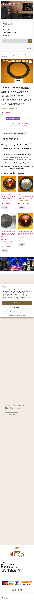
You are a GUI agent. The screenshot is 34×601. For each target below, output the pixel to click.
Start (2, 53)
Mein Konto (7, 35)
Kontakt (6, 30)
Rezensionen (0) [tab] (19, 133)
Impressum (23, 315)
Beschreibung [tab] (7, 133)
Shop (3, 595)
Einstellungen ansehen (17, 312)
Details (4, 207)
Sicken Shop (8, 24)
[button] (31, 287)
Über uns (6, 27)
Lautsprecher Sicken (10, 53)
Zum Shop (11, 414)
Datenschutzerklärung (14, 315)
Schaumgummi (18, 126)
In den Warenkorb (13, 118)
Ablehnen (17, 307)
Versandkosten (8, 112)
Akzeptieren (17, 303)
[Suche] (30, 41)
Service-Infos (8, 32)
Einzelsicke (25, 124)
